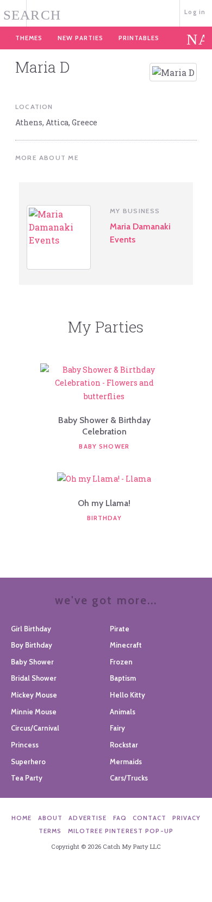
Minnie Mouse (34, 711)
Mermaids (126, 761)
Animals (122, 711)
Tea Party (26, 777)
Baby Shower (104, 446)
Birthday (104, 518)
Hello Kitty (127, 694)
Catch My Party (105, 12)
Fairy (117, 728)
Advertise (87, 818)
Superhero (28, 761)
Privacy (186, 818)
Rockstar (124, 744)
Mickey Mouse (34, 694)
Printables (139, 38)
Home (21, 818)
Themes (28, 38)
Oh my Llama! (104, 503)
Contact (149, 818)
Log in (194, 12)
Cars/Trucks (129, 777)
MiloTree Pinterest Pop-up (120, 831)
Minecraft (126, 645)
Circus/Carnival (35, 728)
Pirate (119, 628)
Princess (25, 744)
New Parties (80, 38)
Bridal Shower (34, 678)
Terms (50, 831)
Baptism (123, 678)
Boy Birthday (31, 645)
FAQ (120, 818)
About (50, 818)
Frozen (121, 661)
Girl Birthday (31, 628)
